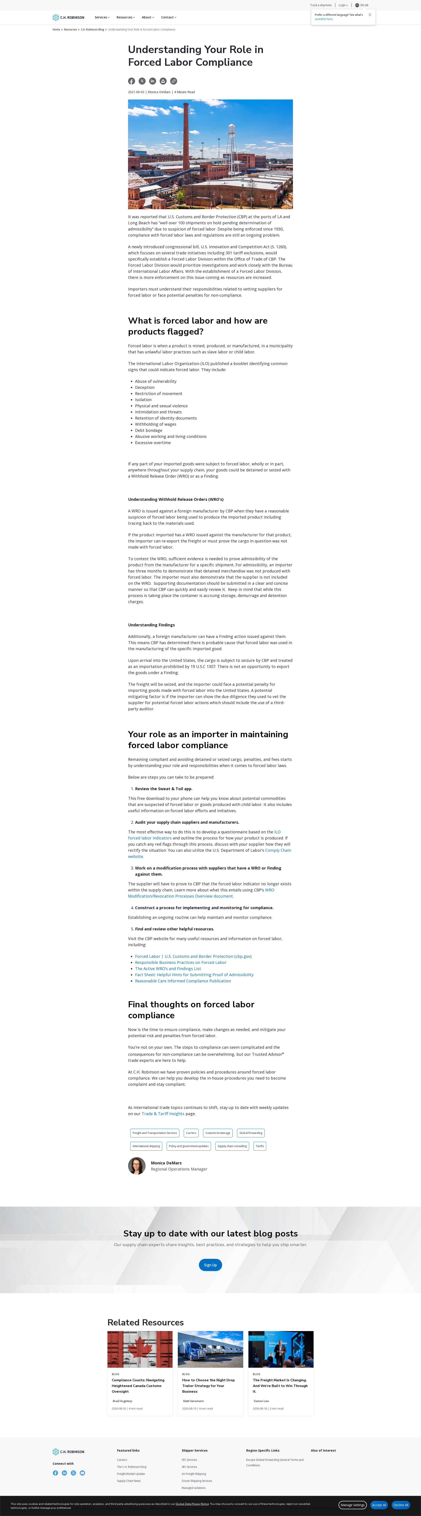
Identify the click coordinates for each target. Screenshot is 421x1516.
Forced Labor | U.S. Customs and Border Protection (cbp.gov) (193, 956)
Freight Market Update (131, 1474)
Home (56, 29)
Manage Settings (353, 1505)
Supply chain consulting (232, 1146)
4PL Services (189, 1467)
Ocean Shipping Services (197, 1481)
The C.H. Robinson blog (131, 1467)
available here (323, 19)
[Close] (370, 15)
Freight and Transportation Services (155, 1133)
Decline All (401, 1505)
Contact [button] (168, 17)
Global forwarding (250, 1133)
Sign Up (210, 1265)
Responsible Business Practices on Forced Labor (181, 962)
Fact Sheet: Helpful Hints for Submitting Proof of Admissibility (194, 974)
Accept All (379, 1505)
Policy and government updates (189, 1146)
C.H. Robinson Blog (92, 29)
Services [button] (101, 17)
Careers (122, 1460)
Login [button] (342, 5)
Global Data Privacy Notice (192, 1504)
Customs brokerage (217, 1133)
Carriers (191, 1133)
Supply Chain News (129, 1481)
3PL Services (189, 1460)
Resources (70, 29)
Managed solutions (193, 1488)
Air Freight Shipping (194, 1474)
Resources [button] (125, 17)
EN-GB (364, 5)
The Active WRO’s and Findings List (168, 968)
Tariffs (260, 1146)
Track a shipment (321, 5)
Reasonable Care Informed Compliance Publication (183, 980)
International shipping (146, 1146)
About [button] (147, 17)
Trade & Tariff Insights (163, 1113)
